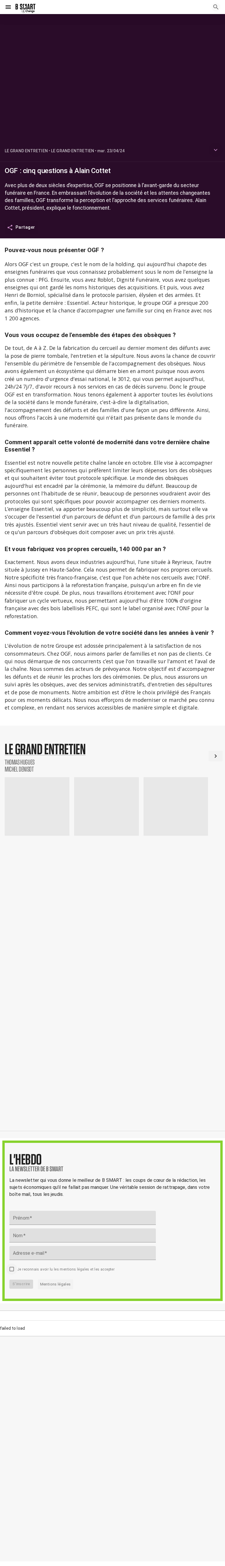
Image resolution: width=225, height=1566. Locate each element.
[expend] (216, 150)
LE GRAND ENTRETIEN (26, 150)
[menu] (8, 7)
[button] (112, 757)
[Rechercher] (216, 7)
